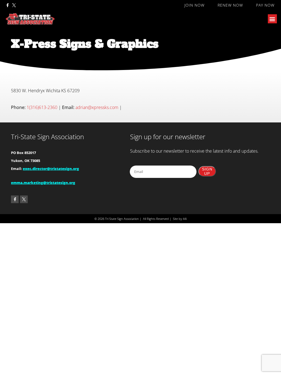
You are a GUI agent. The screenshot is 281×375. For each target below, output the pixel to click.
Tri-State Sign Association (47, 136)
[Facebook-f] (7, 5)
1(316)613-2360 (42, 107)
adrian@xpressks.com (96, 107)
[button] (272, 18)
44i (185, 219)
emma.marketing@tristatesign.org (43, 182)
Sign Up (207, 171)
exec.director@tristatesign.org (51, 168)
